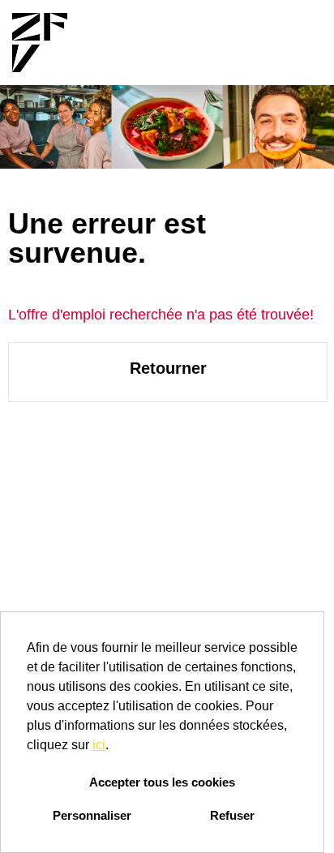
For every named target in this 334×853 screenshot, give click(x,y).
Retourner (168, 368)
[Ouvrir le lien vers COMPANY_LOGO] (39, 42)
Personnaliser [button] (92, 815)
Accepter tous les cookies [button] (162, 782)
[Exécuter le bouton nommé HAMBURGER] (294, 42)
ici (98, 745)
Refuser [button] (232, 815)
